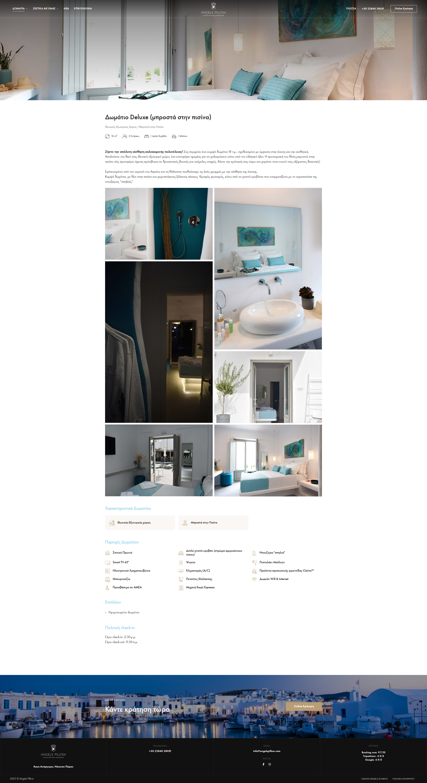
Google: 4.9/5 (373, 760)
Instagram (270, 764)
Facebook (263, 764)
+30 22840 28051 (373, 9)
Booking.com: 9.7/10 (373, 752)
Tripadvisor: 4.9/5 (373, 756)
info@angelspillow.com (266, 751)
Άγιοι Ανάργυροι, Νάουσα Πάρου (53, 766)
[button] (404, 9)
